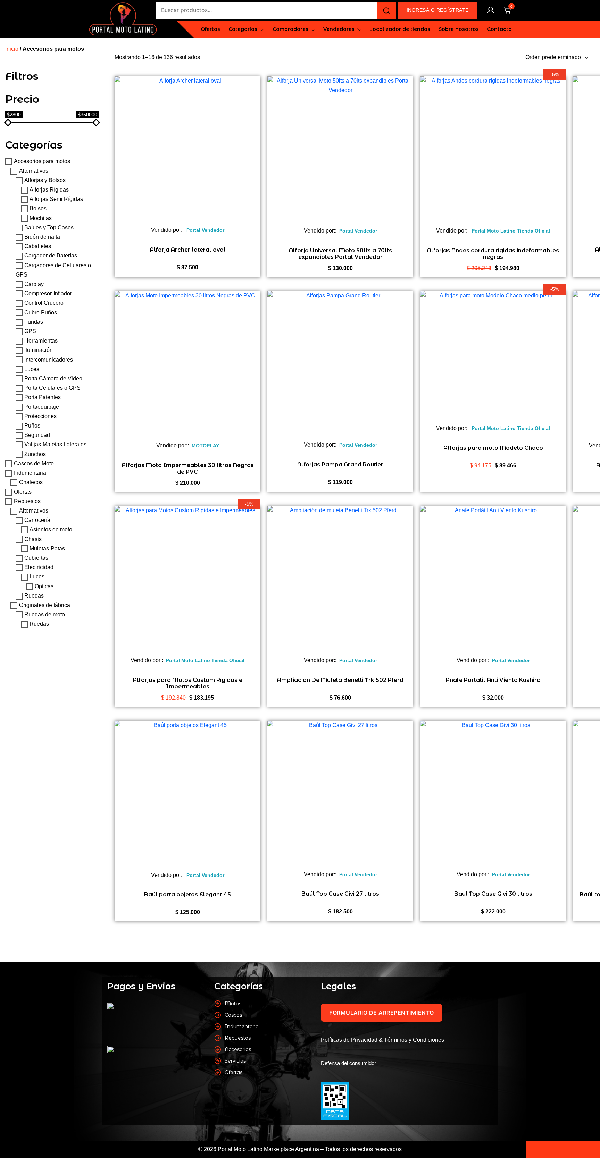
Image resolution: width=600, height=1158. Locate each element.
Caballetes (37, 247)
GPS (30, 331)
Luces (31, 369)
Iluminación (38, 350)
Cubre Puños (40, 312)
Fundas (33, 322)
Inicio (11, 49)
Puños (32, 426)
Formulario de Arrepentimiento (381, 1012)
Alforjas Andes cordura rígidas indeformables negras (493, 253)
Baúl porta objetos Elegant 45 (187, 894)
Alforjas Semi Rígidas (56, 199)
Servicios (235, 1061)
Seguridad (37, 435)
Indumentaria (30, 473)
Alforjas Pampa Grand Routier (340, 464)
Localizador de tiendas (399, 29)
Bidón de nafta (42, 237)
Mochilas (41, 218)
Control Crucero (44, 303)
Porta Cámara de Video (53, 378)
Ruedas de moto (44, 614)
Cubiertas (36, 558)
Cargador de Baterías (50, 256)
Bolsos (38, 209)
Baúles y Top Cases (49, 227)
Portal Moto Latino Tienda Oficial (511, 230)
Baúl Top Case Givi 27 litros (340, 893)
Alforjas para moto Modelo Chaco (493, 448)
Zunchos (35, 454)
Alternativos (33, 171)
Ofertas (210, 29)
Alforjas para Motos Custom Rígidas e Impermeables (187, 683)
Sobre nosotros (459, 29)
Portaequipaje (41, 407)
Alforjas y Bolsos (45, 180)
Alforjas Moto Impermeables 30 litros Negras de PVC (188, 468)
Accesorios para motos (42, 161)
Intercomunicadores (48, 360)
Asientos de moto (51, 530)
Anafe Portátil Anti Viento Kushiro (493, 680)
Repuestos (27, 501)
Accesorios (238, 1049)
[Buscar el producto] (386, 10)
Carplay (34, 284)
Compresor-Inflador (48, 294)
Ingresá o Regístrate (438, 10)
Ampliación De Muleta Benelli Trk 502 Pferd (340, 680)
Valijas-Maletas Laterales (55, 445)
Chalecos (31, 482)
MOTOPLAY (205, 445)
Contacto (499, 29)
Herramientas (41, 341)
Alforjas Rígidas (49, 190)
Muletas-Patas (47, 548)
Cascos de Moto (34, 463)
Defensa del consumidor (348, 1063)
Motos (233, 1003)
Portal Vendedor (205, 230)
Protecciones (40, 416)
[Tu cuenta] (490, 10)
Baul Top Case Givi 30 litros (493, 893)
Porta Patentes (42, 397)
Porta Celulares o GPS (52, 388)
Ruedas (34, 596)
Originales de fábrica (44, 605)
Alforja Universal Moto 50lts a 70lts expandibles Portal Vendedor (340, 253)
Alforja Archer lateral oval (188, 249)
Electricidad (38, 567)
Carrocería (37, 520)
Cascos (233, 1015)
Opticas (44, 586)
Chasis (33, 539)
